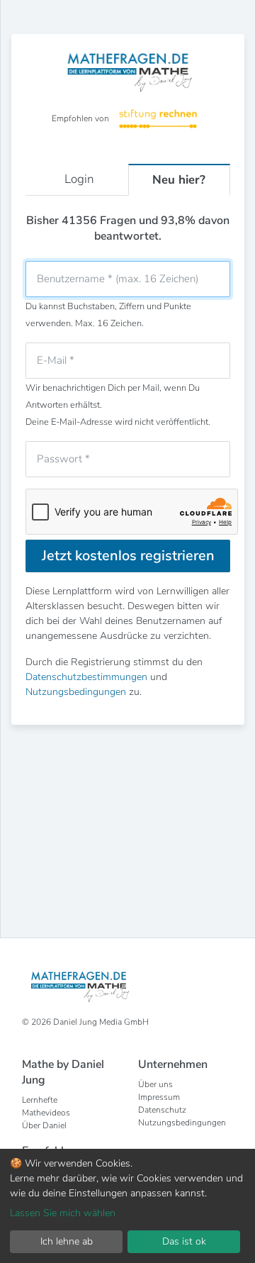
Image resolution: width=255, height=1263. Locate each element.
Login (79, 179)
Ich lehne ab (66, 1241)
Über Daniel (44, 1125)
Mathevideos (46, 1112)
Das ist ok (184, 1241)
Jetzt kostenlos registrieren (128, 555)
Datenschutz (162, 1109)
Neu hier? (178, 180)
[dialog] (127, 1206)
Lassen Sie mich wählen (62, 1213)
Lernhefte (39, 1100)
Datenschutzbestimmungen (86, 677)
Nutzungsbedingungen (76, 692)
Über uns (155, 1084)
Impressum (159, 1097)
